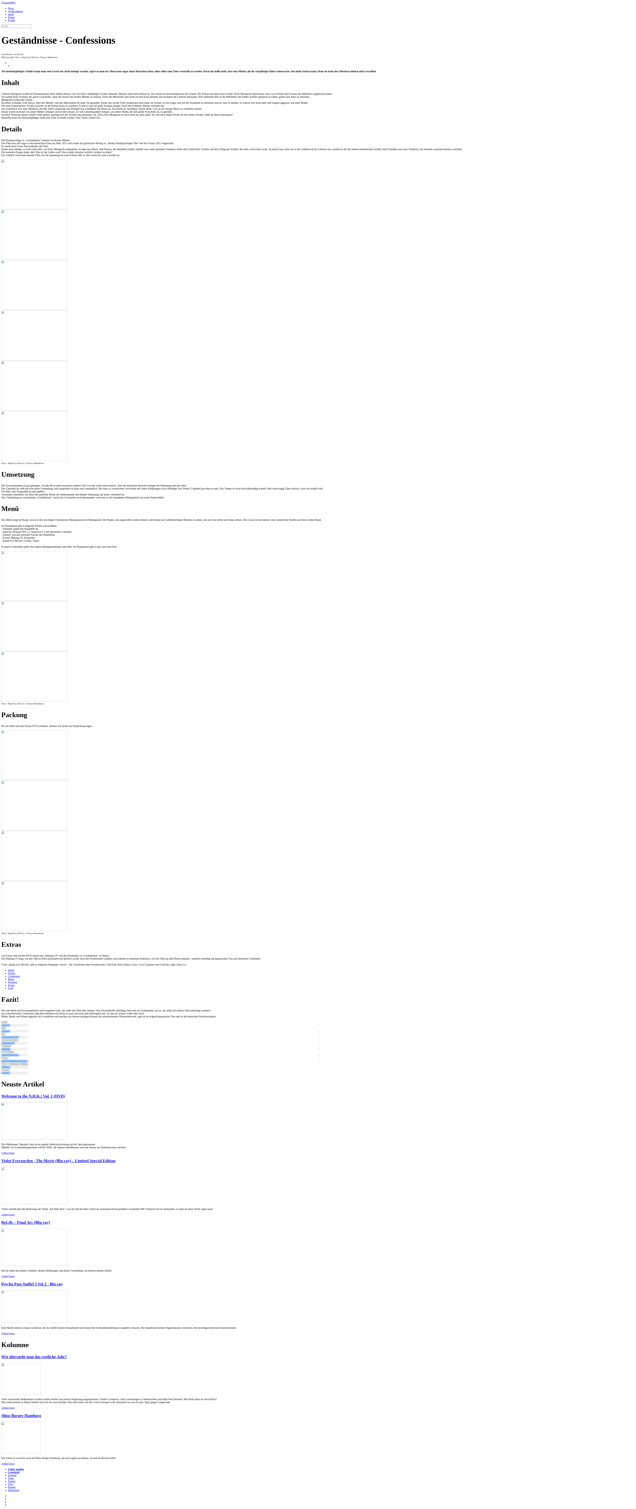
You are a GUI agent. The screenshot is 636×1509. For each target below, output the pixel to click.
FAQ (10, 1484)
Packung (12, 982)
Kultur (11, 17)
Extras (11, 985)
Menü (11, 979)
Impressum (13, 1490)
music (11, 14)
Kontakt (12, 1475)
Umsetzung (14, 976)
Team (11, 1478)
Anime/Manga (15, 11)
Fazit (10, 988)
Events (11, 20)
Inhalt (11, 970)
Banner (12, 1487)
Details (11, 973)
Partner (11, 1481)
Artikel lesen (8, 1153)
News (11, 8)
